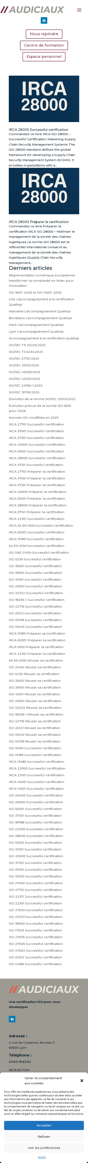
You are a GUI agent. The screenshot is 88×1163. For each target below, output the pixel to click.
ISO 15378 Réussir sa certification (34, 741)
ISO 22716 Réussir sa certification (35, 721)
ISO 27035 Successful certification (35, 937)
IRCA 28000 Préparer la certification (39, 222)
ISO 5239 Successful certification (35, 559)
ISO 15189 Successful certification (35, 755)
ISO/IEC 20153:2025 (24, 365)
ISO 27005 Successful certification (36, 944)
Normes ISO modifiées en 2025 (34, 417)
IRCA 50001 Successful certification (36, 532)
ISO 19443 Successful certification (35, 627)
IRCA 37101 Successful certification (36, 465)
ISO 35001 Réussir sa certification (35, 681)
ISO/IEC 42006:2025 (24, 372)
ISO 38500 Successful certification (36, 923)
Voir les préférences (44, 1148)
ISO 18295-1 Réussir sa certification (36, 714)
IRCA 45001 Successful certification (36, 782)
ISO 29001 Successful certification (35, 586)
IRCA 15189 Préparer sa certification (37, 633)
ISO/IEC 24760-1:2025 (25, 385)
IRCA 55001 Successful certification (36, 451)
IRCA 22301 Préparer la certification (37, 654)
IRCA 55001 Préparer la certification (37, 498)
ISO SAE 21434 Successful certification (39, 552)
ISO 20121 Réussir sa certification (34, 728)
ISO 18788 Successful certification (35, 822)
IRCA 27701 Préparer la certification (37, 471)
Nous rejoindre (44, 34)
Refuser (44, 1136)
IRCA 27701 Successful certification (36, 424)
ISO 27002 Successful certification (36, 950)
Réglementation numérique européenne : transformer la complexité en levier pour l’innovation (42, 280)
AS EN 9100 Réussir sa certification (36, 660)
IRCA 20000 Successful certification (37, 444)
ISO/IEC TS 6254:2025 (26, 352)
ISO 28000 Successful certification (36, 836)
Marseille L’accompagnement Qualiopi (40, 311)
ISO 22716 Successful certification (35, 606)
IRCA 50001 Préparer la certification (37, 640)
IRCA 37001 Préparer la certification (37, 478)
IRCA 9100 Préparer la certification (36, 647)
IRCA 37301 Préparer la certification (37, 485)
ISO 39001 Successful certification (35, 573)
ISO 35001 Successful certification (35, 566)
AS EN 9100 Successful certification (36, 546)
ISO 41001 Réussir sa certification (34, 694)
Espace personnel (44, 56)
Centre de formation (44, 45)
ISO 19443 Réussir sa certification (35, 735)
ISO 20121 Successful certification (35, 613)
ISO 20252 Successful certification (36, 593)
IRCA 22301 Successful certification (36, 519)
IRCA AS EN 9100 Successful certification (41, 525)
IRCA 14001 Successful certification (36, 789)
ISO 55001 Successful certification (35, 842)
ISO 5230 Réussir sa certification (34, 674)
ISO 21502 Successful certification (35, 957)
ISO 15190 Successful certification (35, 748)
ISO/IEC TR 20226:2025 (27, 345)
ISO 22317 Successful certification (35, 896)
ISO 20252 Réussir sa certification (35, 708)
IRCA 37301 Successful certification (36, 438)
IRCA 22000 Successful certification (37, 768)
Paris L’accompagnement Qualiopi (36, 325)
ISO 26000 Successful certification (36, 802)
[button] (82, 1081)
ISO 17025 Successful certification (35, 930)
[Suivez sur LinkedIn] (44, 20)
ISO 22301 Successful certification (35, 903)
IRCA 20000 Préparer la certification (37, 492)
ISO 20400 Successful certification (36, 795)
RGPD (42, 1157)
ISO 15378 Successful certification (35, 620)
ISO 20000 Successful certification (36, 856)
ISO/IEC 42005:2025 (24, 379)
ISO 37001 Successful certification (35, 869)
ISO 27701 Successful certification (35, 890)
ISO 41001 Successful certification (35, 579)
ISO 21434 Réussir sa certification (35, 667)
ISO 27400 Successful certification (36, 883)
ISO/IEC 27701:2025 (24, 358)
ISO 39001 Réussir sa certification (35, 687)
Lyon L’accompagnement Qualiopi (36, 331)
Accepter (44, 1125)
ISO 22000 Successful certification (36, 829)
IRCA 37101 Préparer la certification (36, 512)
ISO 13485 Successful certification (35, 964)
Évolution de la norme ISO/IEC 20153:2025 (42, 399)
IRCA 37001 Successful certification (36, 431)
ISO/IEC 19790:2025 (24, 392)
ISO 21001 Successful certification (35, 849)
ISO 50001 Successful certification (35, 809)
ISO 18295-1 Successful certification (36, 600)
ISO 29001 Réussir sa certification (35, 701)
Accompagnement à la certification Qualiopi (44, 338)
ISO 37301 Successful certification (35, 816)
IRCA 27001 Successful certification (36, 775)
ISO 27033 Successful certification (35, 917)
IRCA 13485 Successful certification (36, 762)
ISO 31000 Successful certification (35, 876)
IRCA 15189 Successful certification (36, 539)
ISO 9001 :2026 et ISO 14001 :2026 (35, 292)
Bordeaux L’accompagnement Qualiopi (40, 318)
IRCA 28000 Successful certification (38, 130)
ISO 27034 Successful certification (36, 910)
